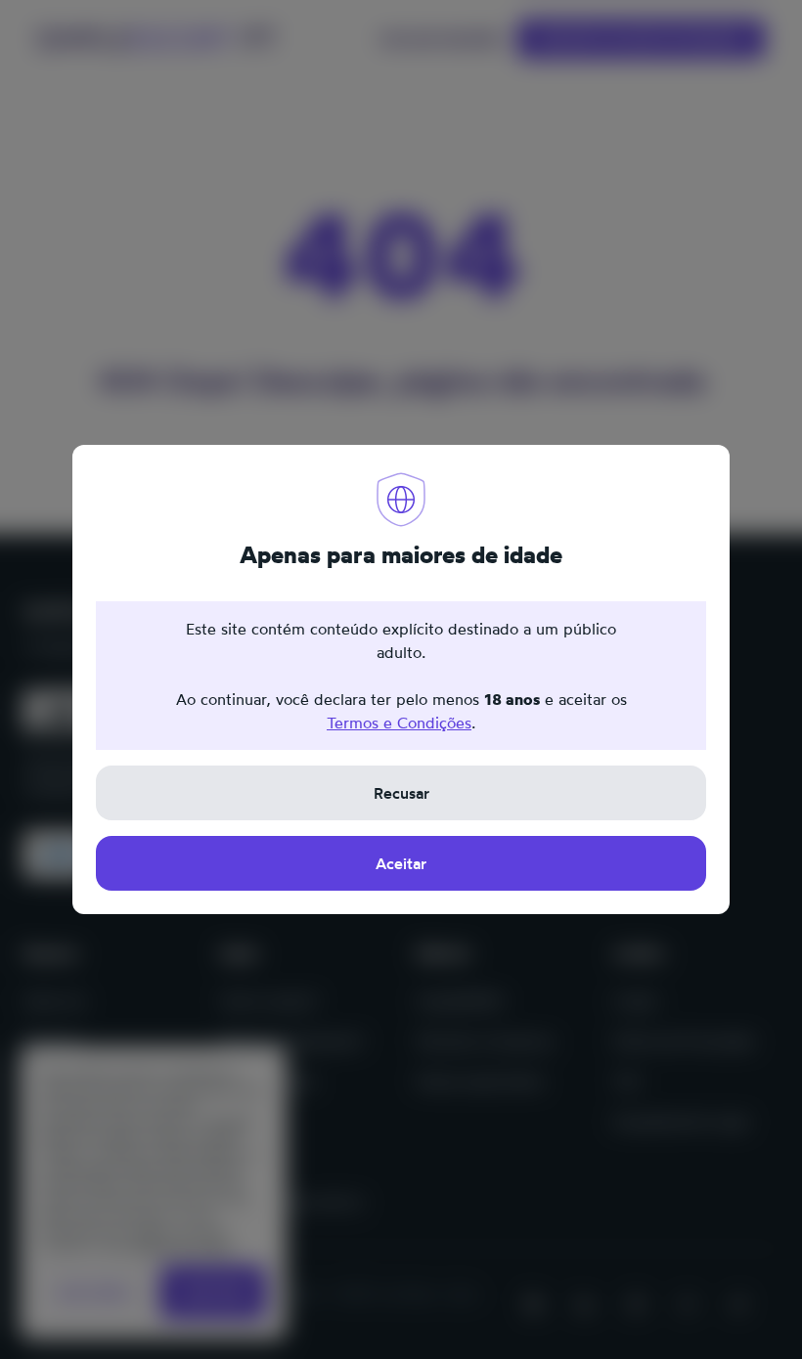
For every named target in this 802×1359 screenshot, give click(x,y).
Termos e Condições (399, 722)
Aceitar (401, 863)
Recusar (401, 793)
